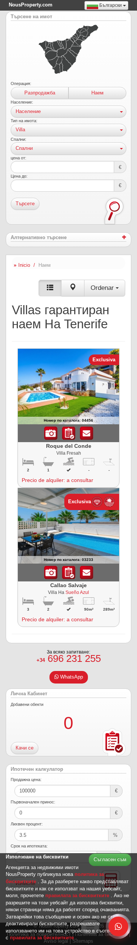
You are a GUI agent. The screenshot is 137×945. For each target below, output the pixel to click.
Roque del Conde (68, 446)
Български (110, 5)
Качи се (24, 748)
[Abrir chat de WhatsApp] (118, 926)
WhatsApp (71, 677)
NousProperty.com (31, 5)
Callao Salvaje (68, 585)
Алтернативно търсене (39, 237)
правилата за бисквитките (78, 895)
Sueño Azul (77, 592)
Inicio (24, 265)
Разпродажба (39, 93)
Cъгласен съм (110, 859)
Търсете (25, 203)
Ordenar (103, 287)
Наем (97, 93)
